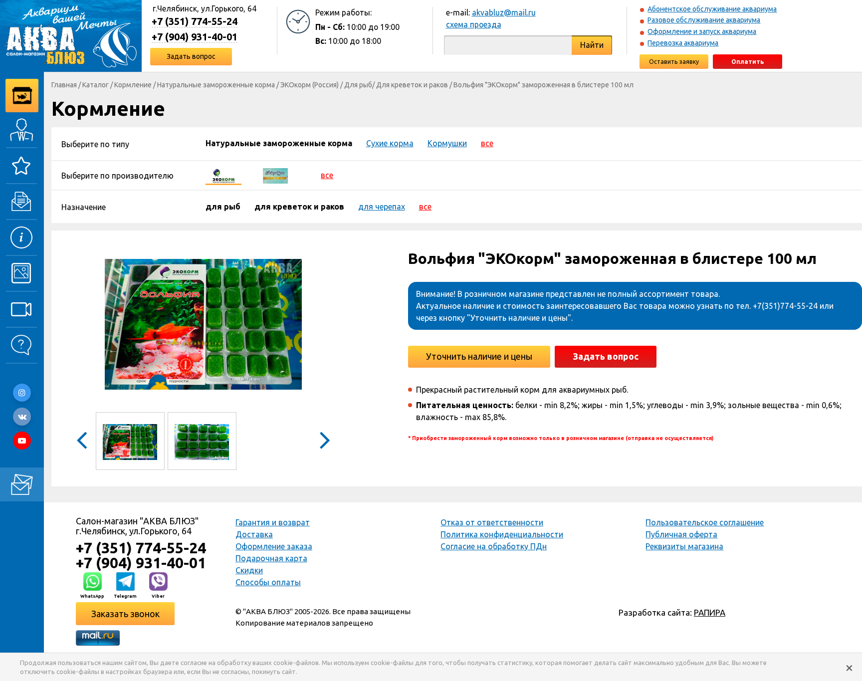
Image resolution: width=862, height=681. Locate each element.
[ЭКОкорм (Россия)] (223, 175)
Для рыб (358, 85)
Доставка (254, 534)
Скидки (249, 570)
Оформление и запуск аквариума (701, 31)
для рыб (223, 206)
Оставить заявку (674, 61)
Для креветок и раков (412, 85)
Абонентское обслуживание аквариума (712, 9)
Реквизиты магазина (684, 546)
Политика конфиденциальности (501, 534)
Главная (64, 85)
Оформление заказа (273, 546)
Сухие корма (390, 143)
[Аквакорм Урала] (275, 175)
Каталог (95, 85)
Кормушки (447, 143)
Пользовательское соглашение (705, 522)
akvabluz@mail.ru (504, 12)
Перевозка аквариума (682, 43)
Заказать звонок (125, 614)
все (487, 143)
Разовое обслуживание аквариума (703, 20)
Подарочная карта (271, 558)
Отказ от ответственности (491, 522)
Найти (592, 44)
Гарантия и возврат (272, 522)
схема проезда (473, 24)
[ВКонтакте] (22, 417)
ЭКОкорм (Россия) (309, 85)
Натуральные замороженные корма (216, 85)
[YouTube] (22, 441)
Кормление (133, 85)
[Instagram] (22, 393)
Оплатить (747, 61)
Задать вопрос (191, 56)
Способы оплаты (268, 582)
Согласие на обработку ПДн (493, 546)
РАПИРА (709, 612)
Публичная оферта (681, 534)
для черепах (381, 206)
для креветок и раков (299, 206)
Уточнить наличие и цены (479, 356)
